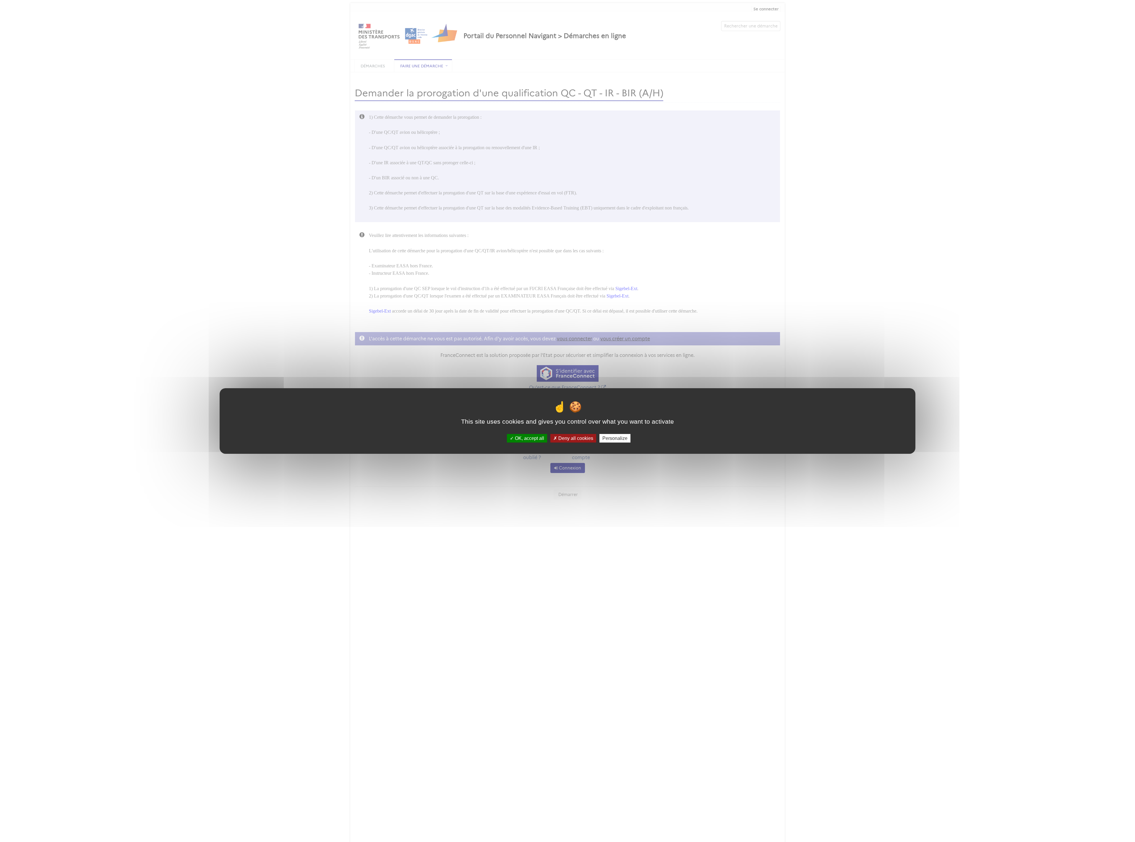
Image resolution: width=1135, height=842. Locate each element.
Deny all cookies (575, 438)
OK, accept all (529, 438)
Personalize (615, 438)
